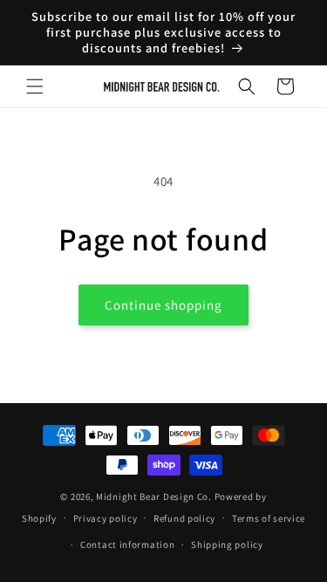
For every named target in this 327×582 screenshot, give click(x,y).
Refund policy (184, 518)
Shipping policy (227, 544)
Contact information (127, 544)
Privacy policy (105, 518)
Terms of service (268, 518)
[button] (35, 86)
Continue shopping (163, 305)
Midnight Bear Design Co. (154, 496)
